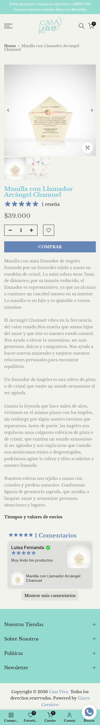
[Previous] (8, 110)
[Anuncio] (50, 7)
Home (10, 46)
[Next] (92, 110)
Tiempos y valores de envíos (33, 516)
